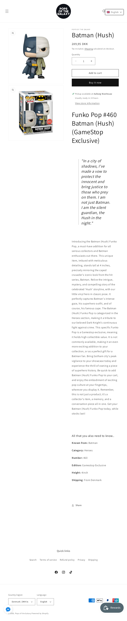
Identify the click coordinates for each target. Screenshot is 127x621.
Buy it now (95, 82)
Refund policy (67, 559)
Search (33, 559)
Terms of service (48, 559)
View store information (87, 103)
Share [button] (79, 505)
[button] (7, 11)
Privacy (81, 559)
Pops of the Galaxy (23, 613)
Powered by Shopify (40, 613)
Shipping (89, 48)
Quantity (76, 54)
